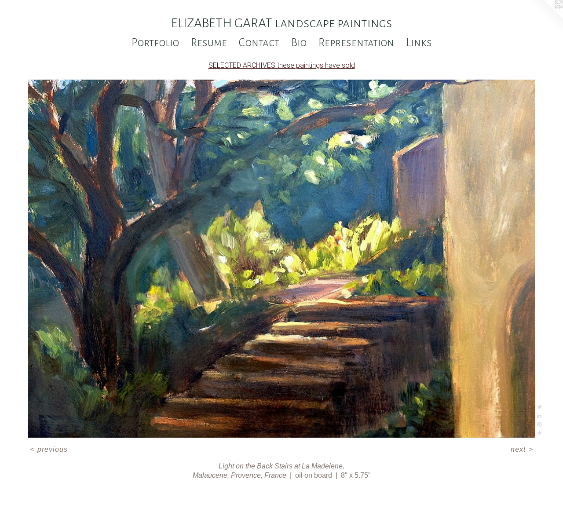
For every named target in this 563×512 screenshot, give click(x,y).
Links (419, 42)
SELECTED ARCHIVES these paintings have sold (281, 65)
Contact (259, 42)
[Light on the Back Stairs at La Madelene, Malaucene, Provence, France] (281, 259)
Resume (209, 42)
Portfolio (155, 42)
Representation (356, 42)
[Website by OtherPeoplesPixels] (545, 17)
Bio (299, 42)
